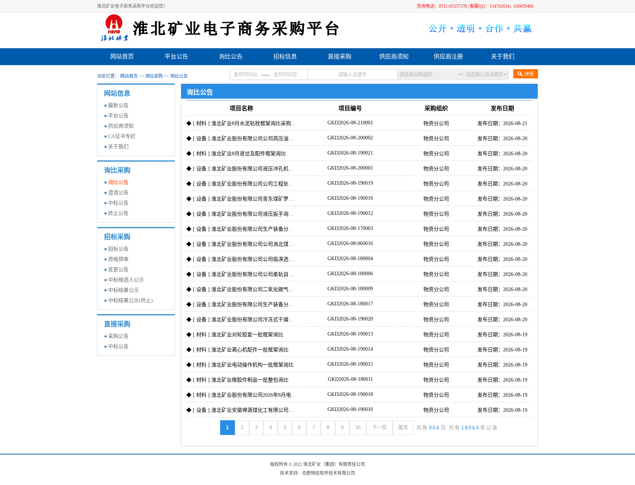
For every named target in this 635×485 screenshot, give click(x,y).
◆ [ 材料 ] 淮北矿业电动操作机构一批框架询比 (240, 365)
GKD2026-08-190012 (350, 213)
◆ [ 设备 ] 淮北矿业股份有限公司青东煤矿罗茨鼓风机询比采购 (258, 199)
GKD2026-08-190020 (350, 319)
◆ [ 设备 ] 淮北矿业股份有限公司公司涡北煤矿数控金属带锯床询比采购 (268, 244)
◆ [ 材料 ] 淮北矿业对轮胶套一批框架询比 (234, 334)
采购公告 (118, 336)
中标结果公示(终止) (130, 300)
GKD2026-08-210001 (350, 122)
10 (357, 427)
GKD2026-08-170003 (350, 228)
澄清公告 (118, 192)
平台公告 (176, 56)
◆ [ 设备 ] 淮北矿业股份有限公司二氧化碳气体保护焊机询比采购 (260, 289)
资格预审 (118, 259)
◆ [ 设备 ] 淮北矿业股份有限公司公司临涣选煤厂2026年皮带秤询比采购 (268, 259)
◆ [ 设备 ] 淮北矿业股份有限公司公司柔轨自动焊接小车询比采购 (260, 274)
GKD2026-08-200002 (350, 138)
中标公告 (118, 203)
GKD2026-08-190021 (350, 153)
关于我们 (502, 56)
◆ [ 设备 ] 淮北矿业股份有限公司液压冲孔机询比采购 (247, 168)
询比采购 (154, 76)
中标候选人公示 (126, 280)
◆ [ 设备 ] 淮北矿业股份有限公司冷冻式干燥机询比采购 (250, 319)
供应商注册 (448, 56)
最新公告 (118, 105)
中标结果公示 (123, 290)
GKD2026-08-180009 (350, 288)
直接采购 (339, 56)
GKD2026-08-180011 (350, 379)
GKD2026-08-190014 (350, 349)
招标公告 (118, 249)
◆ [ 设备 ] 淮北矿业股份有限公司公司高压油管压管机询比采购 (258, 138)
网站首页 (122, 56)
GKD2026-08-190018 (350, 394)
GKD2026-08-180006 (350, 273)
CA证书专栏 (122, 136)
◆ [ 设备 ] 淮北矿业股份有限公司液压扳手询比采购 (245, 214)
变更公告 (118, 269)
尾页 (403, 427)
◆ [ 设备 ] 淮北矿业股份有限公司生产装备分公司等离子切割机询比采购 (268, 304)
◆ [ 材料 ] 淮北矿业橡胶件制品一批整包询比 (237, 380)
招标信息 (285, 56)
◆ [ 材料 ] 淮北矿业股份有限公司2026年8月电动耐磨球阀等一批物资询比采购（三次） (285, 395)
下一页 (379, 427)
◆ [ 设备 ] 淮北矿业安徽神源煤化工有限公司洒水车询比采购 (255, 410)
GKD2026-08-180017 (350, 304)
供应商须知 (394, 56)
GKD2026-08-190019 (350, 183)
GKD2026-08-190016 (350, 198)
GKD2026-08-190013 (350, 334)
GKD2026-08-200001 (350, 168)
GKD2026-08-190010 (350, 409)
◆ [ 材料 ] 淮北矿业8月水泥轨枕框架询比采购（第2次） (250, 123)
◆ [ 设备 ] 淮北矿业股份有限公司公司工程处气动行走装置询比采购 (263, 184)
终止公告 (118, 213)
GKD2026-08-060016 (350, 243)
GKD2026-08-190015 (350, 364)
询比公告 (231, 56)
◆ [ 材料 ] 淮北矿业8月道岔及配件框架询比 (236, 153)
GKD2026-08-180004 (350, 258)
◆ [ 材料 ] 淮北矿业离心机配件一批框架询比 (237, 350)
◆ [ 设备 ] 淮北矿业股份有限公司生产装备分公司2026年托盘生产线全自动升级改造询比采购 (291, 229)
